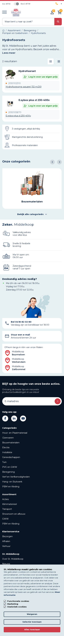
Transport (7, 509)
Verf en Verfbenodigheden (16, 476)
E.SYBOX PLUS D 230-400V (34, 100)
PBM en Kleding (10, 486)
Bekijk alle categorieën (30, 214)
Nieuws (6, 563)
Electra (5, 447)
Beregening (8, 472)
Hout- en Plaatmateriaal (14, 432)
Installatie (7, 452)
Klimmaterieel (9, 504)
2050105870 (14, 112)
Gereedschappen (11, 457)
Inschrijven (58, 401)
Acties (5, 499)
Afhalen (6, 541)
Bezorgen (7, 536)
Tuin (4, 462)
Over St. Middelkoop (12, 559)
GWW (5, 518)
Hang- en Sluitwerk (12, 481)
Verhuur (6, 546)
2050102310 (14, 83)
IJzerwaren (8, 437)
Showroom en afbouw (13, 514)
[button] (52, 162)
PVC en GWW (9, 467)
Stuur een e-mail (20, 334)
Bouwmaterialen (10, 442)
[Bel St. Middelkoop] (59, 3)
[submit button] (58, 21)
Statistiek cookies (17, 607)
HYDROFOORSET (27, 71)
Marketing (12, 604)
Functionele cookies (18, 601)
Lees (8, 52)
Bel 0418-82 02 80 (21, 322)
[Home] (3, 30)
